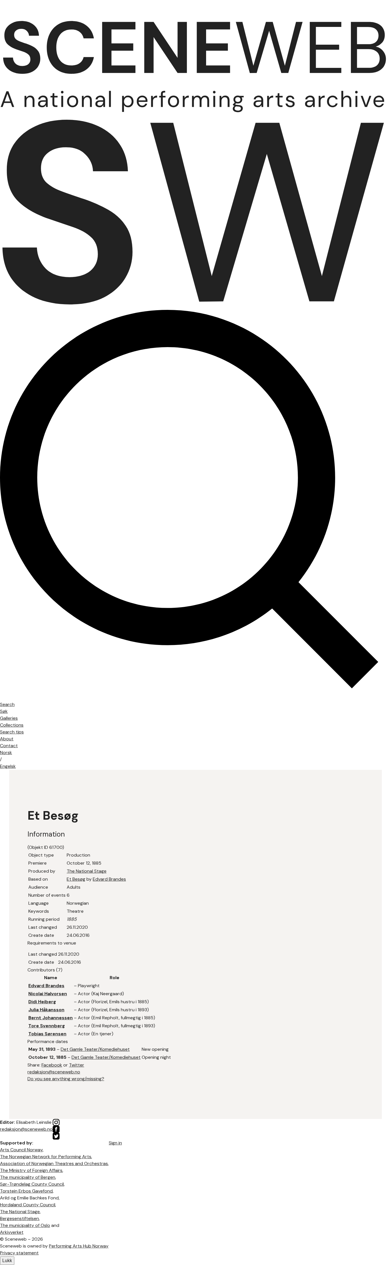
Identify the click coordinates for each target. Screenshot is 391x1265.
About (6, 739)
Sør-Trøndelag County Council (32, 1184)
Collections (11, 725)
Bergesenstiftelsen (19, 1218)
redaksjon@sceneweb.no (53, 1072)
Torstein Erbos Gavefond (26, 1191)
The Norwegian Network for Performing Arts (45, 1157)
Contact (9, 746)
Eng (8, 766)
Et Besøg (76, 879)
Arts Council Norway (21, 1150)
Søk (4, 711)
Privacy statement (19, 1253)
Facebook (52, 1065)
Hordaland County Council (27, 1205)
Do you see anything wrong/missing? (65, 1079)
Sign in (115, 1143)
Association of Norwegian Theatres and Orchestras (54, 1163)
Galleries (9, 718)
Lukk (7, 1260)
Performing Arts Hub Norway (78, 1246)
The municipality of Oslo (25, 1225)
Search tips (12, 732)
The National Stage (86, 871)
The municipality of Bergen (27, 1177)
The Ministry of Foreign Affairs (31, 1170)
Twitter (76, 1065)
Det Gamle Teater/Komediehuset (95, 1049)
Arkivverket (11, 1232)
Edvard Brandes (109, 879)
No (6, 752)
